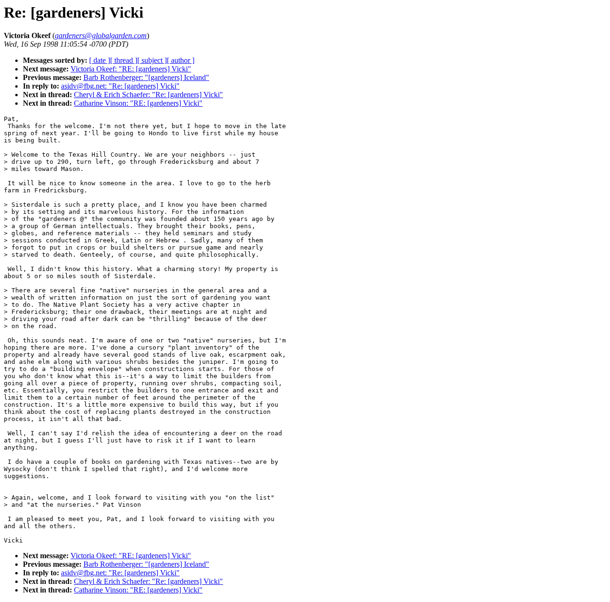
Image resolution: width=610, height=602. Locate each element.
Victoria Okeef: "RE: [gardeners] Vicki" (131, 69)
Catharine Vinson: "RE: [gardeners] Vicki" (138, 103)
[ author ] (180, 60)
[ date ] (99, 60)
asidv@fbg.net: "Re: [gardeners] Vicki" (120, 86)
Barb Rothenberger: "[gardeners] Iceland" (146, 77)
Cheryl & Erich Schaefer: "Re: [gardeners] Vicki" (148, 94)
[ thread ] (123, 60)
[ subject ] (152, 60)
